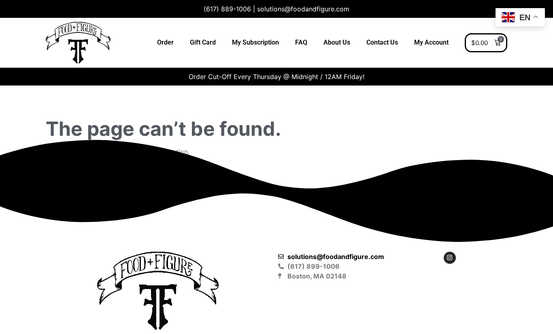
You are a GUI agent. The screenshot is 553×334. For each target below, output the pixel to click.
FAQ (301, 42)
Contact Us (382, 42)
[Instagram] (450, 258)
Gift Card (203, 42)
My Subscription (255, 42)
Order (165, 42)
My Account (431, 42)
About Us (336, 42)
